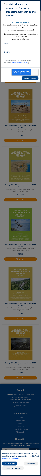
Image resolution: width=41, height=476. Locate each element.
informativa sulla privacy (20, 63)
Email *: (7, 52)
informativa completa (10, 459)
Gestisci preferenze (13, 468)
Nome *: (7, 43)
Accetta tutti (10, 463)
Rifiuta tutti (31, 463)
